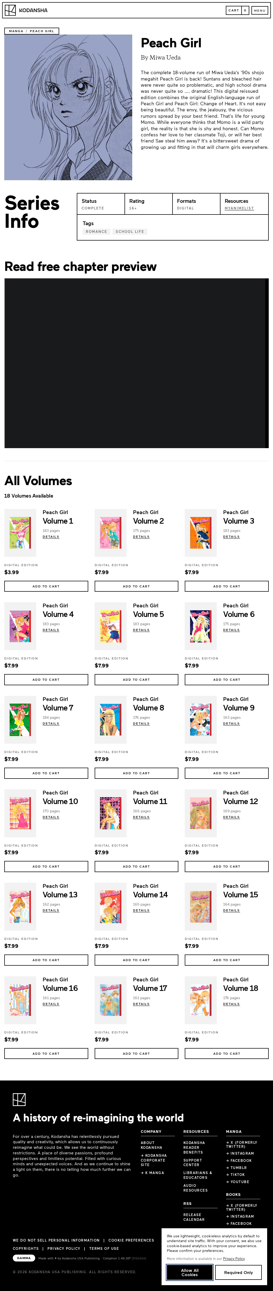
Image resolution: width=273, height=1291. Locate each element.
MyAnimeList (239, 208)
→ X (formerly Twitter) (242, 1144)
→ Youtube (237, 1182)
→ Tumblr (236, 1168)
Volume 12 (240, 801)
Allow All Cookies (190, 1272)
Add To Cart (46, 586)
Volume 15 (240, 894)
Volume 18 (240, 988)
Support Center (192, 1162)
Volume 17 (150, 988)
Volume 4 (58, 614)
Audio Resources (195, 1187)
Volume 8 (148, 707)
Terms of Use (104, 1248)
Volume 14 (150, 894)
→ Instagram (240, 1153)
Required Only (238, 1272)
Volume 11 (150, 801)
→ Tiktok (235, 1174)
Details (51, 536)
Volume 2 (148, 520)
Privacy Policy (63, 1248)
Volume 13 (60, 894)
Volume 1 (58, 520)
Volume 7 (58, 707)
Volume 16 (60, 988)
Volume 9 (238, 707)
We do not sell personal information (56, 1240)
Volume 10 (60, 801)
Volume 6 (238, 614)
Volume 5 (148, 614)
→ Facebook (239, 1160)
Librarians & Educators (197, 1175)
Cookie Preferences (131, 1240)
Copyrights (26, 1248)
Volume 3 (238, 520)
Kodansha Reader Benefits (194, 1147)
